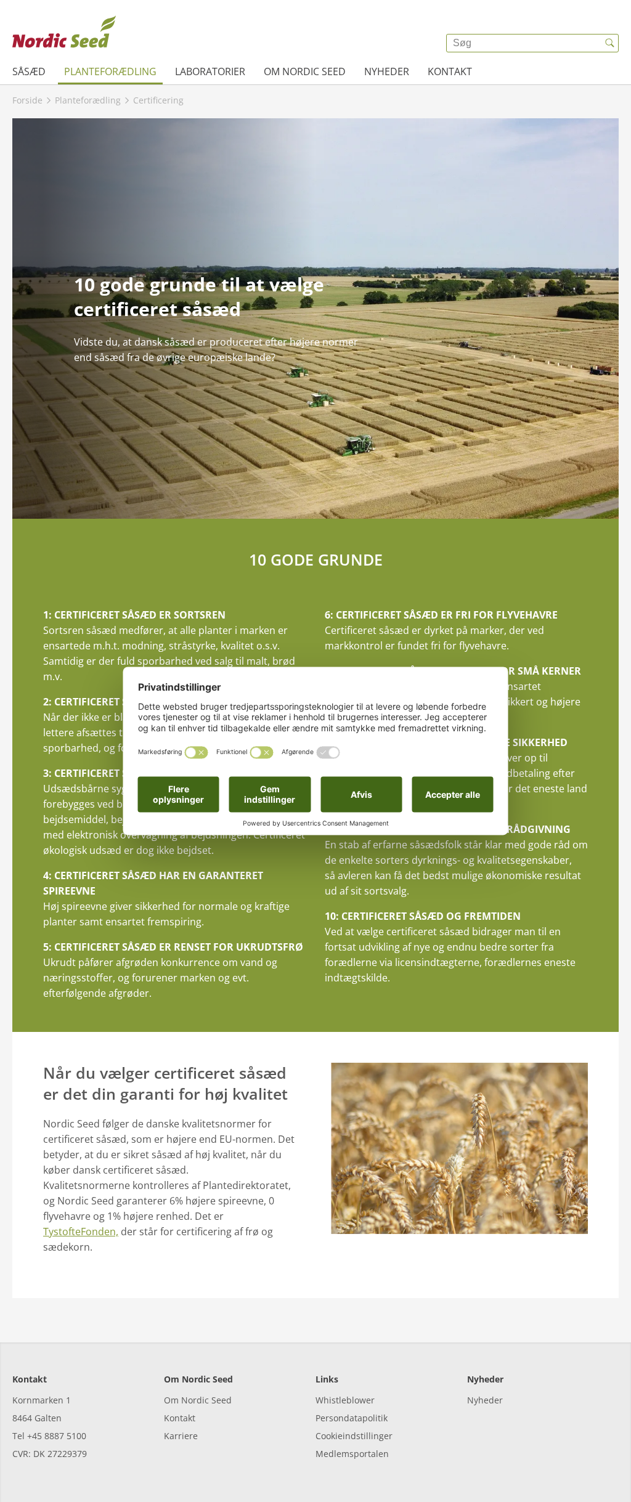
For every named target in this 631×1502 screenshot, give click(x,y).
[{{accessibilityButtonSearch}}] (609, 43)
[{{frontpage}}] (64, 34)
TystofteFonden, (80, 1231)
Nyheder (386, 71)
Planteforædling (110, 71)
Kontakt (450, 71)
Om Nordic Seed (305, 71)
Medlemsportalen (352, 1453)
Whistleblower (345, 1400)
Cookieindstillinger (354, 1436)
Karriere (181, 1436)
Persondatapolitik (352, 1418)
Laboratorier (210, 71)
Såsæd (29, 71)
